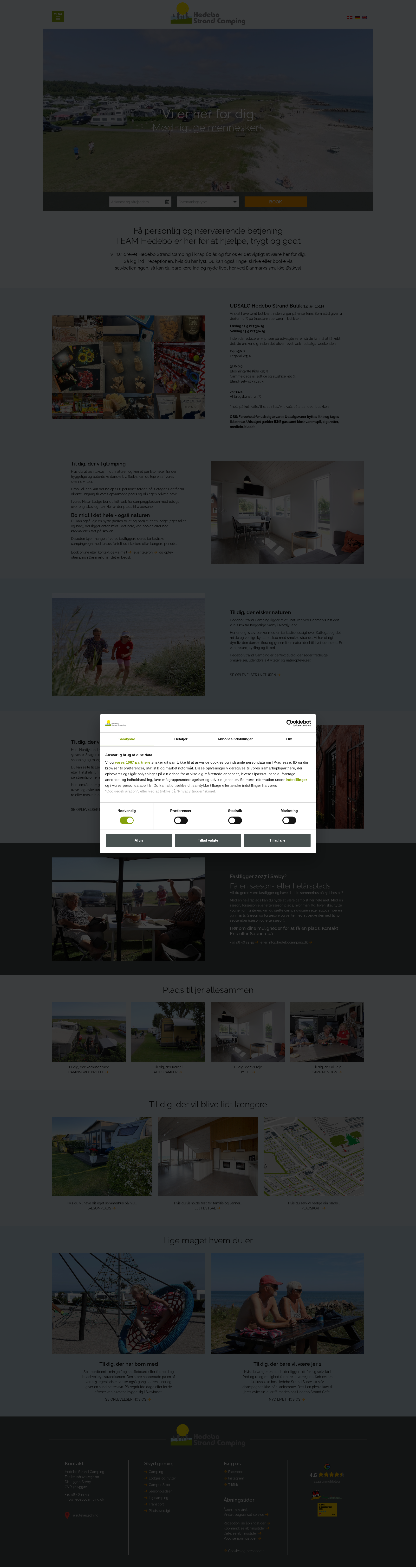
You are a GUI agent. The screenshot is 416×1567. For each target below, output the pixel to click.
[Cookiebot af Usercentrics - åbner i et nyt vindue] (290, 723)
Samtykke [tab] (126, 739)
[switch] (181, 820)
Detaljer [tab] (181, 739)
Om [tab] (289, 739)
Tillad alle (277, 840)
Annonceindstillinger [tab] (235, 739)
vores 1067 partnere (132, 762)
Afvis (139, 840)
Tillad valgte (208, 840)
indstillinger (296, 780)
